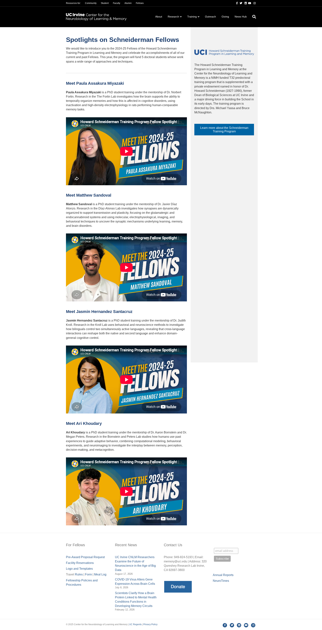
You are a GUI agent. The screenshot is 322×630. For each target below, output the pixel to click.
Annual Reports (223, 575)
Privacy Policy (150, 624)
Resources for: (73, 3)
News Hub (241, 16)
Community (91, 3)
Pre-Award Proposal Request (85, 557)
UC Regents (135, 624)
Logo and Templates (79, 568)
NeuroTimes (221, 580)
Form (88, 574)
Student (105, 3)
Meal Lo (100, 574)
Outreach (210, 16)
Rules (79, 574)
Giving (225, 16)
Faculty (116, 3)
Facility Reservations (80, 562)
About (158, 16)
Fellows (140, 3)
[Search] (253, 16)
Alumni (128, 3)
